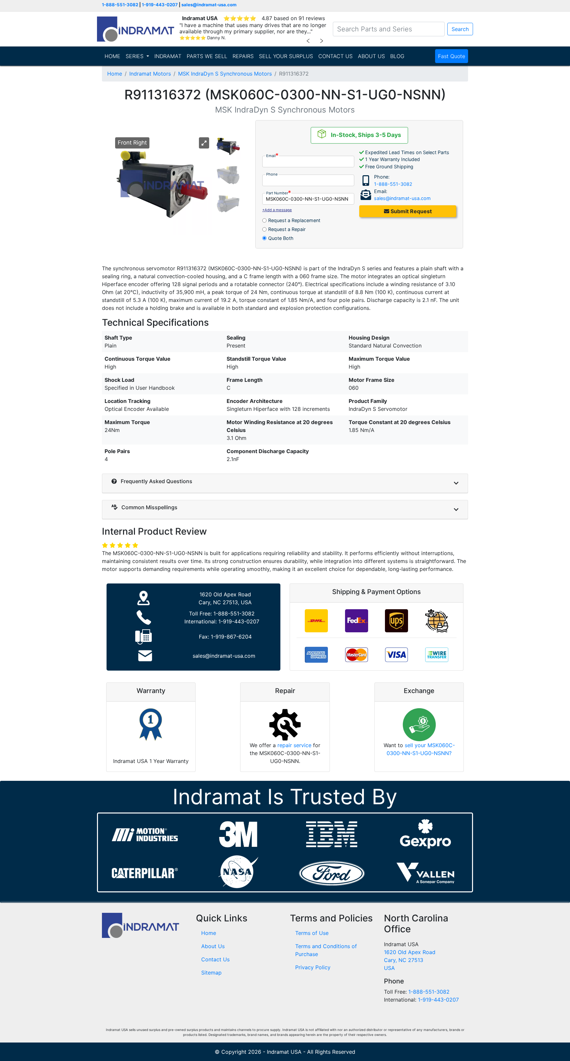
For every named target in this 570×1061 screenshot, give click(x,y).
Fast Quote (451, 56)
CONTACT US (335, 56)
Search (460, 29)
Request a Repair (286, 229)
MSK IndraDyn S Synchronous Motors (225, 73)
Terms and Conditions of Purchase (326, 950)
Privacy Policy (313, 967)
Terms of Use (312, 933)
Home (114, 73)
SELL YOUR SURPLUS (286, 56)
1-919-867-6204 (231, 636)
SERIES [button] (135, 56)
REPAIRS (243, 56)
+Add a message (277, 210)
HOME (112, 56)
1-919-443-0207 (160, 4)
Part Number (277, 193)
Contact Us (215, 959)
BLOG (397, 56)
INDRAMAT (167, 56)
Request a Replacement (294, 220)
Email (271, 155)
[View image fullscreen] (204, 143)
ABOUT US (371, 56)
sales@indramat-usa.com (209, 4)
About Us (213, 946)
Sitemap (211, 972)
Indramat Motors (150, 73)
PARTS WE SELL (207, 56)
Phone (272, 174)
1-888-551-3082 (120, 4)
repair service (294, 745)
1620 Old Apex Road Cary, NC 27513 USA (409, 960)
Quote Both (281, 238)
